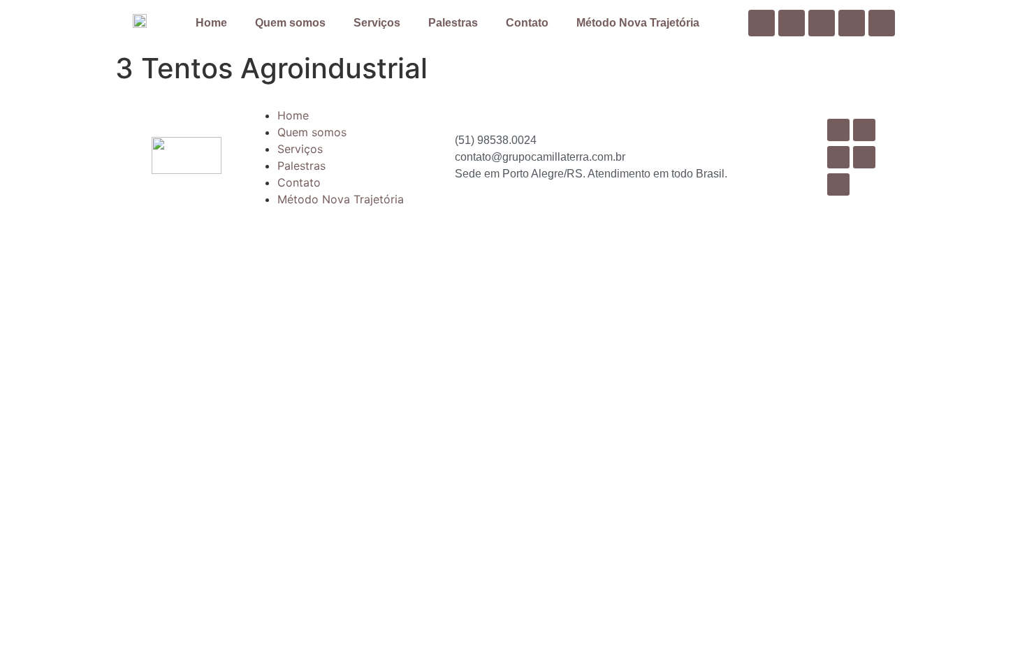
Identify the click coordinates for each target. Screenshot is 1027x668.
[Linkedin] (821, 23)
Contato (527, 23)
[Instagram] (851, 23)
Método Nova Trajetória (637, 23)
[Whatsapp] (881, 23)
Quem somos (290, 23)
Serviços (377, 23)
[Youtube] (791, 23)
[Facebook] (761, 23)
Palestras (453, 23)
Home (211, 23)
